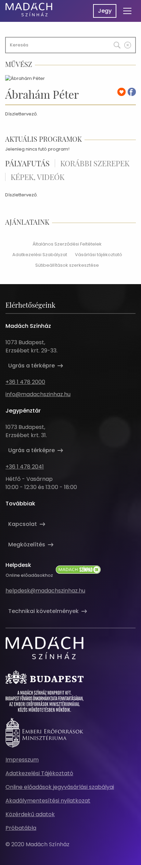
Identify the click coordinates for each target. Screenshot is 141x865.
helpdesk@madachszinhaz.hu (45, 591)
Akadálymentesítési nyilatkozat (47, 801)
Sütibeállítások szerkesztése (67, 265)
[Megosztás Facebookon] (132, 92)
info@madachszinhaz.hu (37, 394)
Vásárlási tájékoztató (98, 254)
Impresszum (22, 760)
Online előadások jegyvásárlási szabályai (59, 787)
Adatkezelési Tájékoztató (39, 773)
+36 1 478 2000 (25, 382)
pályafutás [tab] (27, 163)
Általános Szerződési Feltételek (67, 244)
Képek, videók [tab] (37, 177)
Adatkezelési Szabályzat (39, 254)
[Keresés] (112, 43)
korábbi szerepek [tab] (94, 163)
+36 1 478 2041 (24, 467)
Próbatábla (20, 828)
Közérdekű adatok (30, 814)
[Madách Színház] (28, 9)
